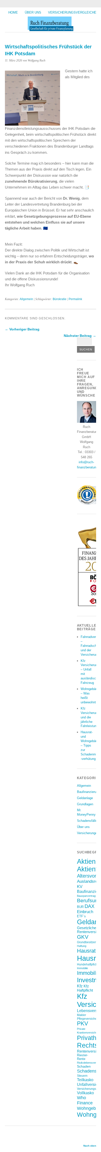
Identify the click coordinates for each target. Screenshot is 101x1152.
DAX (89, 906)
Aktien (86, 861)
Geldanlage (85, 798)
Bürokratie (59, 299)
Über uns (33, 12)
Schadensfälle (87, 821)
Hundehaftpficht (87, 964)
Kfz (80, 986)
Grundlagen (85, 804)
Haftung (81, 945)
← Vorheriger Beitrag (22, 329)
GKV (82, 937)
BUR (80, 907)
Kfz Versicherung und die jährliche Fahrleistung (90, 717)
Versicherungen (88, 833)
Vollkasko (85, 1093)
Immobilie (82, 968)
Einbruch (85, 911)
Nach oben (89, 1145)
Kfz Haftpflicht (85, 988)
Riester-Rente (82, 1057)
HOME (13, 12)
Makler (81, 1015)
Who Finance (85, 1100)
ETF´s (81, 916)
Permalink (75, 299)
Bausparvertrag (86, 895)
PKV (82, 1023)
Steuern (82, 1075)
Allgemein (26, 299)
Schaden (84, 1066)
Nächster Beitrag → (80, 336)
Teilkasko (85, 1079)
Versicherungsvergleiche (72, 12)
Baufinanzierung (88, 792)
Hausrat (86, 951)
